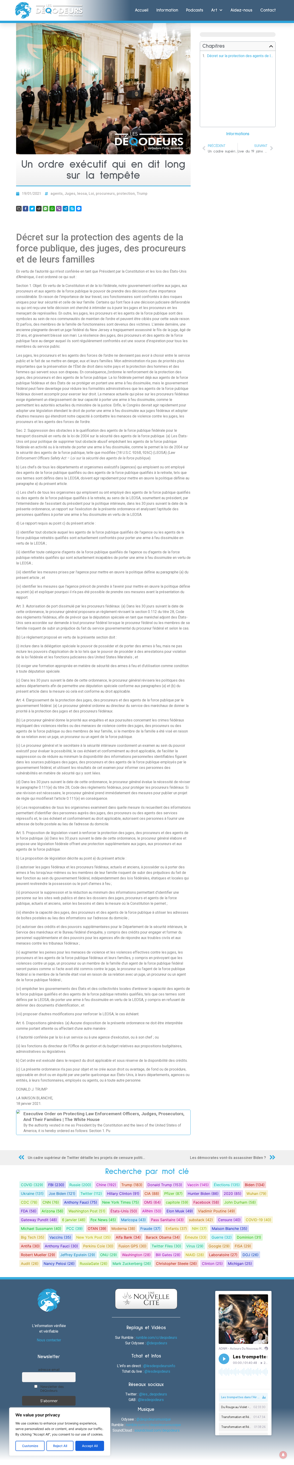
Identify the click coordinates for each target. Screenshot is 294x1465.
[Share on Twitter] (32, 208)
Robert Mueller (38, 1255)
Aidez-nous (241, 10)
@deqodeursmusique (153, 1419)
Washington (136, 1255)
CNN (50, 1202)
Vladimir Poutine (216, 1211)
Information (167, 10)
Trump (142, 193)
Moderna (123, 1228)
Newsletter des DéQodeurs (52, 1388)
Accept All (90, 1446)
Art (214, 10)
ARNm (151, 1211)
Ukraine (32, 1193)
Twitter (91, 1193)
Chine (106, 1185)
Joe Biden (62, 1193)
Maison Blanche (229, 1228)
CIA (151, 1193)
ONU (108, 1255)
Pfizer (173, 1193)
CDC (29, 1202)
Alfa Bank (128, 1237)
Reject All (60, 1446)
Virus (195, 1246)
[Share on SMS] (45, 208)
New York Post (93, 1237)
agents (57, 193)
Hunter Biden (203, 1193)
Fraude (150, 1228)
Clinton (212, 1263)
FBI (56, 1185)
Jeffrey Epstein (77, 1255)
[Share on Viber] (59, 208)
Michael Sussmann (41, 1228)
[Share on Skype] (72, 208)
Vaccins (60, 1237)
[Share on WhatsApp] (52, 208)
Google (219, 1246)
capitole (177, 1202)
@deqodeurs (157, 1343)
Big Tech (32, 1237)
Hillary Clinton (123, 1193)
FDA (29, 1211)
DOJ (251, 1255)
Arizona (52, 1211)
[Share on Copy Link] (19, 208)
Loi (91, 193)
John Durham (240, 1202)
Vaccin (198, 1185)
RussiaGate (93, 1263)
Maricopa (133, 1220)
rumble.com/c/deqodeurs (156, 1337)
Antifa (30, 1246)
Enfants (176, 1228)
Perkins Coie (98, 1246)
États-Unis (123, 1211)
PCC (74, 1228)
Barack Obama (163, 1237)
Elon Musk (180, 1211)
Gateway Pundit (39, 1220)
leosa (82, 193)
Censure (229, 1220)
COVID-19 (258, 1220)
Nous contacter (49, 1340)
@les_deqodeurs (153, 1394)
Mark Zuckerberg (132, 1263)
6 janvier (73, 1220)
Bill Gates (168, 1255)
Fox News (103, 1220)
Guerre (222, 1237)
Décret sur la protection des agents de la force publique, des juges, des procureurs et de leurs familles (240, 56)
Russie (80, 1185)
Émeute (195, 1237)
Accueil (141, 10)
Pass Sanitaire (167, 1220)
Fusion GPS (133, 1246)
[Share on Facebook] (25, 208)
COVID (32, 1185)
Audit (30, 1263)
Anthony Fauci (80, 1202)
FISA (243, 1246)
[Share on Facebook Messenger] (79, 208)
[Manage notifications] (283, 1455)
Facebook (206, 1202)
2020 (232, 1193)
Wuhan (256, 1193)
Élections (227, 1185)
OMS (152, 1202)
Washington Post (86, 1211)
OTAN (97, 1228)
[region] (59, 1431)
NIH (199, 1228)
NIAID (195, 1255)
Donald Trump (164, 1185)
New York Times (120, 1202)
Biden (255, 1185)
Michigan (240, 1263)
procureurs (105, 193)
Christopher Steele (176, 1263)
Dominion (249, 1237)
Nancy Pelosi (59, 1263)
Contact (268, 10)
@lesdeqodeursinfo (159, 1366)
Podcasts (194, 10)
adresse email (48, 1370)
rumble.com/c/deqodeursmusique (153, 1425)
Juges (70, 193)
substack (201, 1220)
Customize (30, 1446)
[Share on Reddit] (39, 208)
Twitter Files (166, 1246)
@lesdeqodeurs (157, 1371)
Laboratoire (223, 1255)
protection (126, 193)
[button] (271, 46)
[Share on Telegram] (65, 208)
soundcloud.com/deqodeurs (157, 1430)
